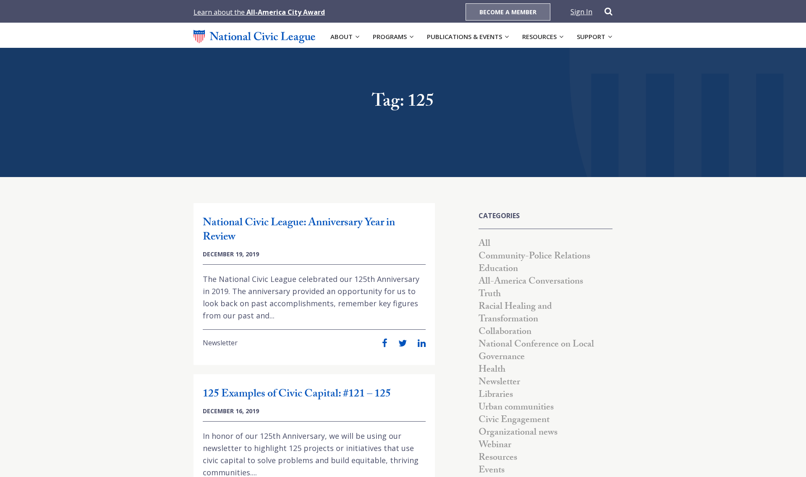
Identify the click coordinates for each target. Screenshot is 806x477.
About (341, 36)
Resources (539, 36)
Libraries (496, 395)
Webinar (495, 446)
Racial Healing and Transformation (515, 314)
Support (591, 36)
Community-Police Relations (534, 257)
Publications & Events (464, 36)
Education (498, 269)
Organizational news (518, 433)
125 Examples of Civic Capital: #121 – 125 (297, 395)
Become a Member (507, 12)
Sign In (581, 11)
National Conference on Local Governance (536, 351)
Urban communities (516, 408)
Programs (390, 36)
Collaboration (505, 332)
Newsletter (220, 342)
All (484, 244)
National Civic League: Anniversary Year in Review (299, 230)
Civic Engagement (514, 420)
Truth (490, 294)
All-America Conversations (531, 282)
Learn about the (259, 12)
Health (492, 370)
